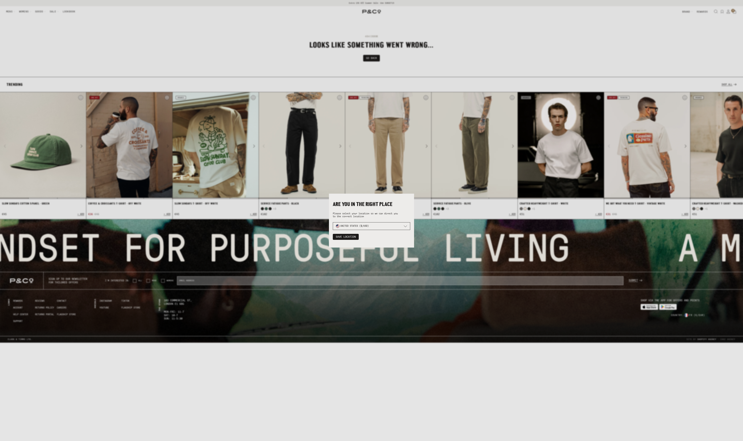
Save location (346, 236)
